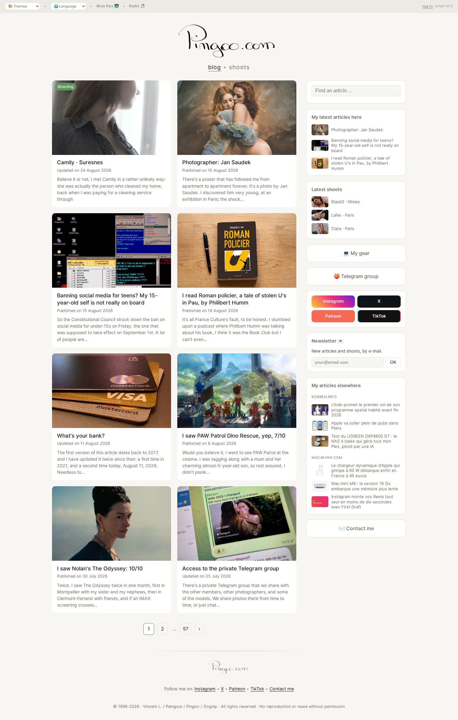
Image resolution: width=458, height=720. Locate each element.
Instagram (333, 301)
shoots (239, 67)
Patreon (333, 316)
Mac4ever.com (327, 457)
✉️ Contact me (356, 528)
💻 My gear (356, 253)
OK (393, 362)
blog (214, 67)
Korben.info (324, 397)
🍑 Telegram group (356, 276)
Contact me (282, 688)
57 (185, 629)
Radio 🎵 (137, 6)
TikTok (379, 316)
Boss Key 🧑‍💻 (108, 6)
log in (427, 6)
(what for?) (444, 6)
